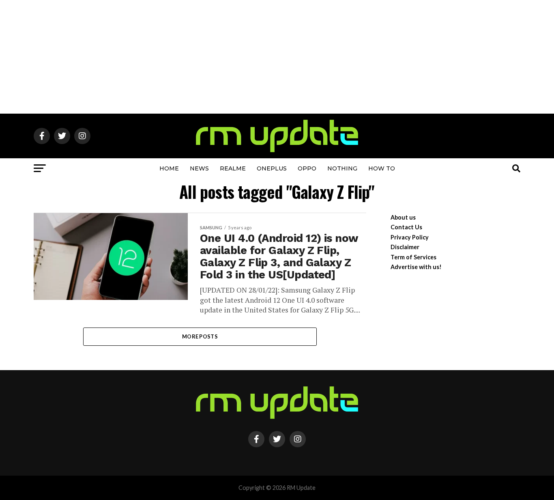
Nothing (342, 168)
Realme (233, 168)
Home (169, 168)
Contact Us (406, 227)
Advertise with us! (416, 266)
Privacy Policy (410, 237)
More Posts (200, 336)
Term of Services (413, 257)
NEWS (199, 168)
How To (381, 168)
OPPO (307, 168)
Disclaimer (405, 247)
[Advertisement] (277, 57)
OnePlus (272, 168)
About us (403, 217)
